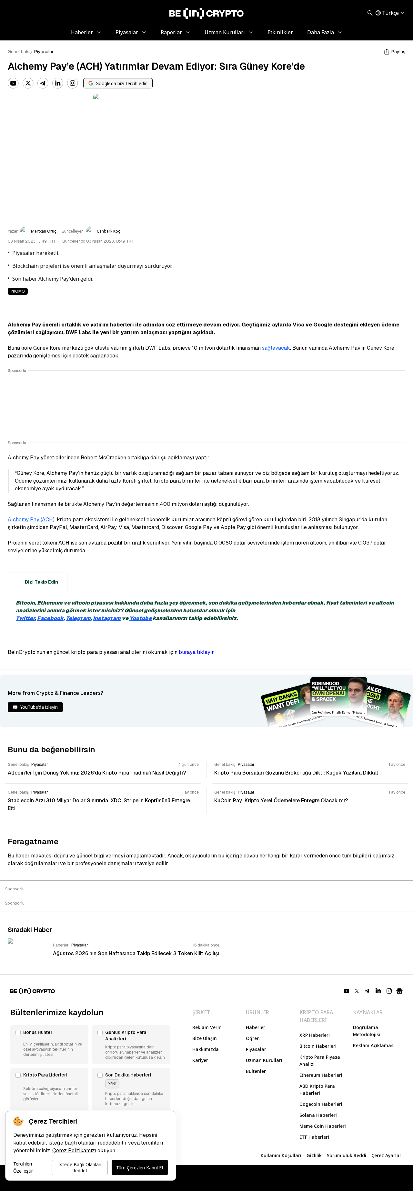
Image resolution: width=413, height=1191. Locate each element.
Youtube (140, 618)
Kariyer (200, 1060)
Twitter (25, 618)
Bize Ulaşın (204, 1038)
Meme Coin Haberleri (322, 1126)
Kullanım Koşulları (281, 1155)
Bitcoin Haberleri (318, 1046)
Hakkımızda (205, 1049)
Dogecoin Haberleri (320, 1104)
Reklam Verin (207, 1027)
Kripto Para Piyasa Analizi (319, 1060)
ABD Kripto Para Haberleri (317, 1089)
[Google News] (399, 991)
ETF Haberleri (314, 1137)
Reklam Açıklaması (374, 1045)
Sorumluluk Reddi (346, 1155)
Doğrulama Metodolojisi (366, 1030)
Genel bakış (20, 52)
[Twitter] (28, 83)
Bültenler (256, 1071)
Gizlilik (314, 1155)
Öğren (253, 1038)
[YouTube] (13, 83)
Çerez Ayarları (387, 1155)
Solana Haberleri (318, 1115)
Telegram (78, 618)
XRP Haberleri (314, 1035)
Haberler (255, 1027)
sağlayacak (276, 348)
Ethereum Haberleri (320, 1075)
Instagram (107, 618)
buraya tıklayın (197, 652)
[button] (49, 1044)
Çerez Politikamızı (74, 1150)
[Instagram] (72, 83)
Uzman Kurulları (264, 1060)
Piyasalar (44, 52)
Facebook (50, 618)
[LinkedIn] (57, 83)
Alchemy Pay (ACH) (31, 519)
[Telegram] (42, 83)
